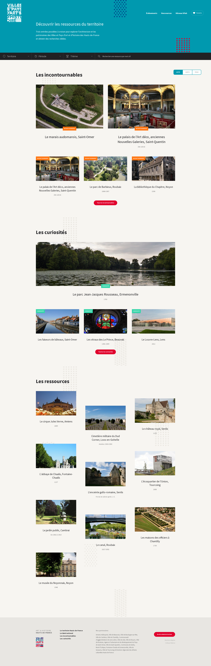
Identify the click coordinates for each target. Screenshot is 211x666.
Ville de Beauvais (114, 635)
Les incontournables (68, 636)
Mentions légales (170, 640)
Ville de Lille (121, 640)
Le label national (66, 633)
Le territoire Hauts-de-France (71, 631)
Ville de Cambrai (101, 637)
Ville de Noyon (130, 640)
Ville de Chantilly (112, 637)
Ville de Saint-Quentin (113, 645)
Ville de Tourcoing (108, 650)
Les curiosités (65, 639)
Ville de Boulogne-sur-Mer (129, 635)
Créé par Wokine (170, 643)
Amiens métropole (102, 635)
